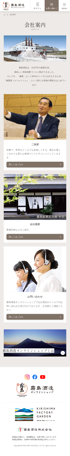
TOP (4, 14)
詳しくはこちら (16, 164)
